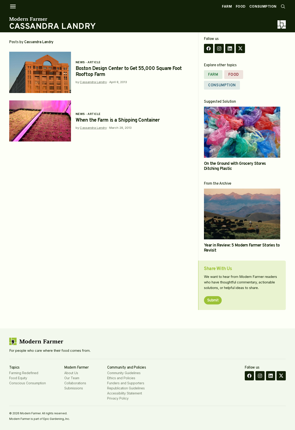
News (80, 62)
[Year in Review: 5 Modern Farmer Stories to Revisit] (242, 214)
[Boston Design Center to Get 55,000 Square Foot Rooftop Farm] (40, 72)
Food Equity (18, 378)
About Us (71, 373)
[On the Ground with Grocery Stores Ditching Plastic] (242, 132)
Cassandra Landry (93, 82)
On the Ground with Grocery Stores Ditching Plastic (235, 166)
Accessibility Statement (124, 393)
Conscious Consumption (27, 383)
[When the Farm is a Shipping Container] (40, 121)
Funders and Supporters (125, 383)
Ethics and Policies (121, 378)
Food (241, 6)
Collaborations (75, 383)
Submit (212, 300)
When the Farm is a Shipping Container (117, 120)
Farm (227, 6)
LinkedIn (229, 48)
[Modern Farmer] (52, 19)
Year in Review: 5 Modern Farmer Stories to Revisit (242, 248)
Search (283, 6)
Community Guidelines (124, 373)
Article (94, 62)
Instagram (219, 48)
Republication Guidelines (126, 388)
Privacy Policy (118, 398)
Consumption (263, 6)
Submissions (73, 388)
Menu (13, 6)
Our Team (71, 378)
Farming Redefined (23, 373)
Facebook (208, 48)
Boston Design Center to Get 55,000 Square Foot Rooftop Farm (129, 72)
